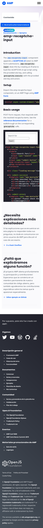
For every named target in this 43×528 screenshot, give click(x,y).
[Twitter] (4, 337)
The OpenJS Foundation (15, 415)
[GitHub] (27, 337)
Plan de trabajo (12, 405)
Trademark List (12, 424)
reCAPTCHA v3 (19, 61)
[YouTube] (12, 337)
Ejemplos (23, 33)
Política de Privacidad (21, 473)
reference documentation (15, 120)
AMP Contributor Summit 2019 (17, 437)
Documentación (10, 33)
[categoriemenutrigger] (15, 25)
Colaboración (11, 402)
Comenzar (10, 374)
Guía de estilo (11, 447)
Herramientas (11, 389)
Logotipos (10, 450)
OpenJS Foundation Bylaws (16, 418)
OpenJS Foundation (11, 482)
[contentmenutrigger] (20, 16)
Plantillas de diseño (13, 386)
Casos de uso (11, 358)
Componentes (11, 380)
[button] (39, 3)
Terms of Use (6, 473)
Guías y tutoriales (12, 377)
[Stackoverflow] (35, 337)
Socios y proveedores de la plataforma (20, 399)
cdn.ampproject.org (29, 517)
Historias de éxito (12, 361)
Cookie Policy (6, 476)
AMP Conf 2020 (11, 434)
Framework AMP (12, 355)
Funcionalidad (11, 364)
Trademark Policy (12, 421)
